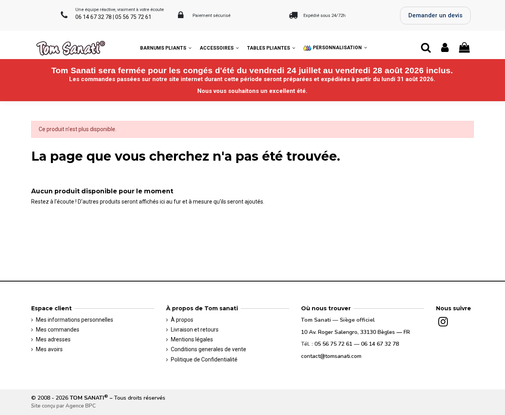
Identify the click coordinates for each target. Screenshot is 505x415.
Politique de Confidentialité (204, 359)
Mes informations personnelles (74, 320)
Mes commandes (57, 329)
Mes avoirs (49, 349)
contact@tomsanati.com (331, 356)
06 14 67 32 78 (93, 17)
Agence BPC (80, 405)
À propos (182, 320)
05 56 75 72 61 (133, 17)
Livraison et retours (195, 329)
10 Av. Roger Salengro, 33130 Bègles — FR (355, 332)
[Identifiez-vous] (445, 48)
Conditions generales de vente (208, 349)
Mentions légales (192, 339)
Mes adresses (53, 339)
